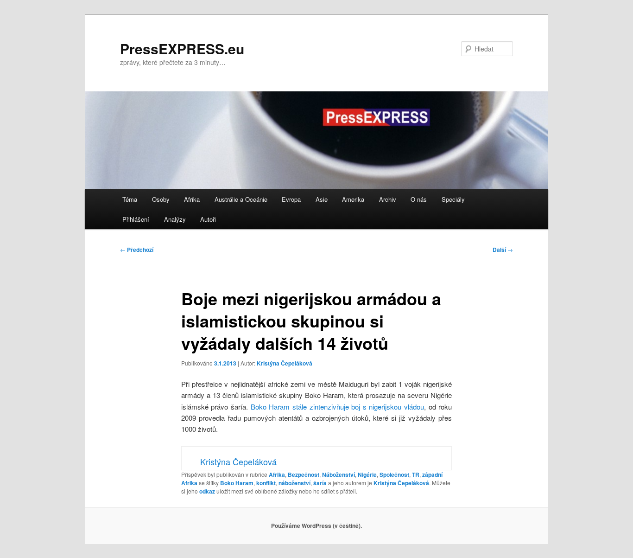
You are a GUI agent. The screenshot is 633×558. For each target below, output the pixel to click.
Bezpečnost (303, 474)
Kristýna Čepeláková (284, 363)
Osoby (161, 199)
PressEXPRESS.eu (182, 48)
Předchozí (136, 249)
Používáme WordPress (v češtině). (316, 525)
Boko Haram (236, 483)
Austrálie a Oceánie (241, 199)
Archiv (387, 199)
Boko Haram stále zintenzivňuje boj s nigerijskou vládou (337, 406)
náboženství (294, 483)
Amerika (353, 199)
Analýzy (175, 219)
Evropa (291, 199)
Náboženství (338, 474)
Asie (322, 199)
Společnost (394, 474)
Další (503, 249)
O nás (419, 199)
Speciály (453, 199)
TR (415, 474)
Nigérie (367, 474)
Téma (129, 199)
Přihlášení (135, 219)
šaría (320, 483)
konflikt (266, 483)
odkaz (207, 491)
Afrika (192, 199)
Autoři (208, 219)
